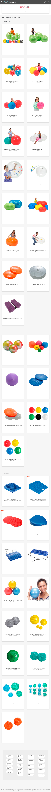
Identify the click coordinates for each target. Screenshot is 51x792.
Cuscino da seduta (9, 760)
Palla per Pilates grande (19, 773)
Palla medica (30, 774)
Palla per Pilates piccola (40, 765)
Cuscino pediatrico (9, 772)
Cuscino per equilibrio (20, 769)
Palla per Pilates (19, 756)
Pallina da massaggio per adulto (30, 771)
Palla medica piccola (41, 775)
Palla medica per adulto (41, 756)
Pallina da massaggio (30, 766)
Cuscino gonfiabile (19, 765)
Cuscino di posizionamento (10, 756)
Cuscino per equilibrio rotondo (30, 762)
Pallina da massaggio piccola (41, 760)
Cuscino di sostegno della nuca (41, 771)
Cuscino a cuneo (9, 768)
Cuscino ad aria (9, 764)
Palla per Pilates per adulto (20, 760)
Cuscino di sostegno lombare (30, 756)
